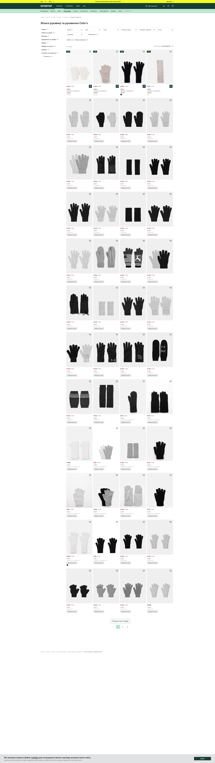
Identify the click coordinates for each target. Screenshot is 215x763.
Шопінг (48, 17)
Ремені (44, 43)
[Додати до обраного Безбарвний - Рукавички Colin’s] (117, 100)
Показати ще (92, 34)
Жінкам (59, 17)
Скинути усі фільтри (80, 39)
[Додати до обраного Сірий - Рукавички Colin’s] (90, 100)
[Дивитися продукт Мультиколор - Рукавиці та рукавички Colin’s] (160, 490)
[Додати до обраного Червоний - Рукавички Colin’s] (143, 241)
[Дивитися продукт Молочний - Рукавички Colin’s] (79, 256)
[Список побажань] (168, 6)
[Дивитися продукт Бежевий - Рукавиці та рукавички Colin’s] (79, 66)
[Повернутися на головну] (46, 6)
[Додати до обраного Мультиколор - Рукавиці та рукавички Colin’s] (117, 428)
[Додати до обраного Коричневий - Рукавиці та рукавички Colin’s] (143, 381)
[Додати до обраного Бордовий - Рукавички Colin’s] (143, 287)
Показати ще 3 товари (120, 621)
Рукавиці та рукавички (49, 53)
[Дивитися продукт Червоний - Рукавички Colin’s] (133, 256)
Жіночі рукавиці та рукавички (75, 651)
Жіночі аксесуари (61, 651)
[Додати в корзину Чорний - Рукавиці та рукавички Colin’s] (144, 86)
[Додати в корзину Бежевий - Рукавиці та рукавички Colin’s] (90, 86)
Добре (202, 758)
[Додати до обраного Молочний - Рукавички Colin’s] (90, 241)
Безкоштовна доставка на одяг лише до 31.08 (107, 1)
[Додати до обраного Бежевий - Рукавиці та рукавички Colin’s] (90, 51)
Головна (42, 17)
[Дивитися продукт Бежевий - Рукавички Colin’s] (160, 115)
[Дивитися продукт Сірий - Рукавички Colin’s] (79, 115)
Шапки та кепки (47, 32)
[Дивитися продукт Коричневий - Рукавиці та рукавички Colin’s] (133, 396)
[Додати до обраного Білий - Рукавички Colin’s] (90, 147)
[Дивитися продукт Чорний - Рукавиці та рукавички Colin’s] (133, 66)
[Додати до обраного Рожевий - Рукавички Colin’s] (117, 194)
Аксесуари (66, 17)
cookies (35, 758)
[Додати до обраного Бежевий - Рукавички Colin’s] (170, 100)
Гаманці (44, 49)
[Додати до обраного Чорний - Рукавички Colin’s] (143, 100)
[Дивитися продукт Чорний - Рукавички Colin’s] (133, 115)
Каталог (54, 17)
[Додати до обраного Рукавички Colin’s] (90, 287)
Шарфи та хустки (47, 46)
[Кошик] (172, 6)
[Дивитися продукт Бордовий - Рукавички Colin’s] (133, 302)
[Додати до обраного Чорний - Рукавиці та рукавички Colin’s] (143, 51)
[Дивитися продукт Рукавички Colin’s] (79, 302)
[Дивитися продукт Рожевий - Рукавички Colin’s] (106, 209)
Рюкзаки (44, 36)
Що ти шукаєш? (152, 6)
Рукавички (47, 56)
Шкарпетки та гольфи (49, 39)
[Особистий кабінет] (164, 6)
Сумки (44, 29)
